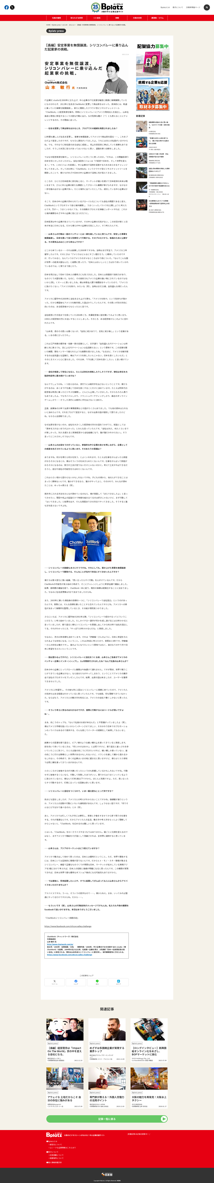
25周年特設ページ (193, 7)
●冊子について (52, 1152)
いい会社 (97, 18)
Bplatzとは (165, 7)
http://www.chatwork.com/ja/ (60, 944)
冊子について (178, 7)
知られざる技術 (77, 18)
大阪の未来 (137, 18)
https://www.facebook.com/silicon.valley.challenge (67, 926)
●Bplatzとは (51, 1141)
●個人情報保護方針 (54, 1162)
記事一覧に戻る (107, 1119)
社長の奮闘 (56, 18)
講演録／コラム (157, 18)
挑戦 (117, 18)
